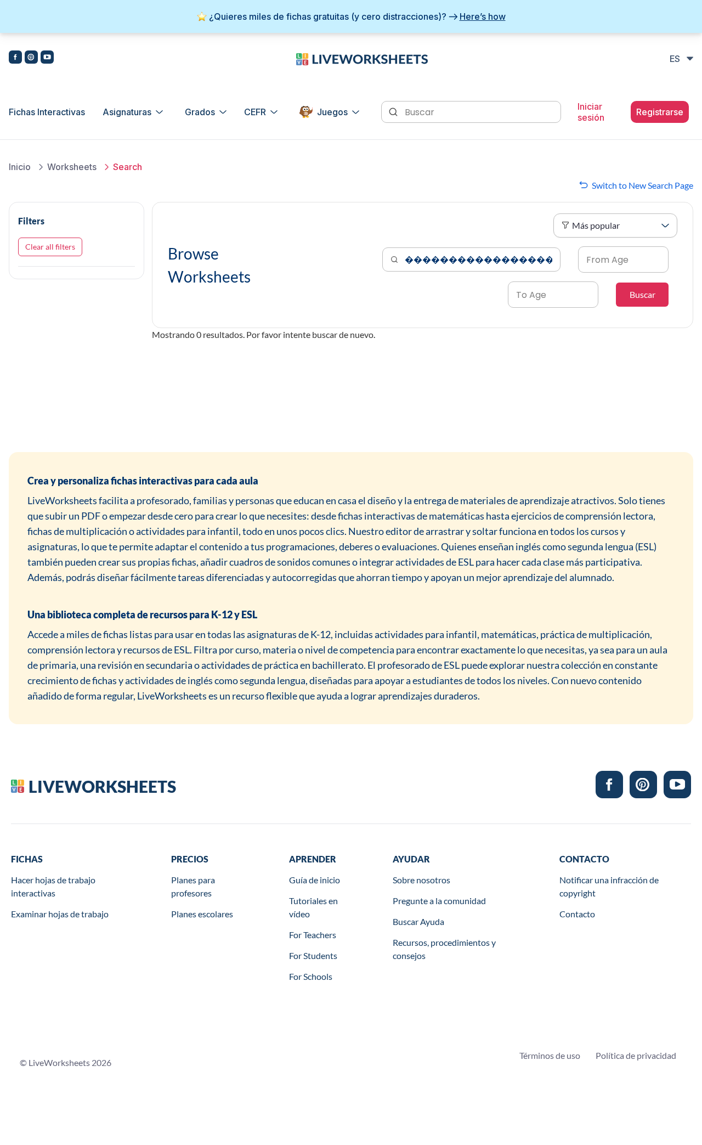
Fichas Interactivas (47, 111)
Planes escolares (202, 914)
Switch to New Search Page (642, 185)
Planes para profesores (193, 886)
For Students (313, 955)
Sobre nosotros (421, 880)
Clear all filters (50, 246)
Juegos (332, 111)
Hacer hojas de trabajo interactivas (53, 886)
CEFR (255, 111)
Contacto (577, 914)
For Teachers (312, 934)
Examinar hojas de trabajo (60, 914)
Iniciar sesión (591, 112)
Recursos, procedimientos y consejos (444, 949)
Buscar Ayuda (418, 921)
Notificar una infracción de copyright (609, 886)
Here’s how (483, 16)
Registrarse (659, 111)
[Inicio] (362, 58)
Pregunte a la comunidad (439, 900)
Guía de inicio (314, 880)
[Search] (394, 110)
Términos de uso (549, 1055)
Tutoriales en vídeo (313, 907)
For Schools (310, 976)
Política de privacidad (636, 1055)
